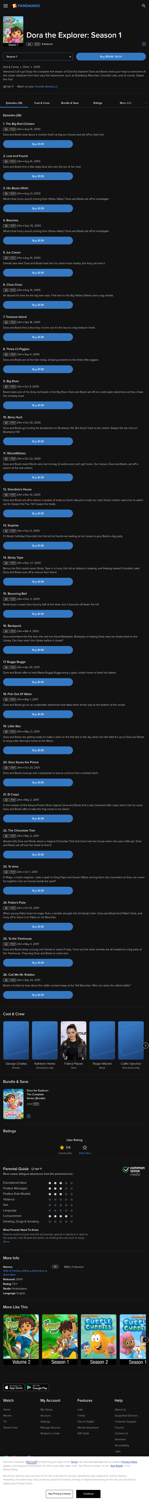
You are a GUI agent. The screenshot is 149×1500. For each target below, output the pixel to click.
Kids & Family (11, 1270)
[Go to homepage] (26, 6)
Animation (9, 1274)
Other (26, 1270)
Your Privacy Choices (59, 1493)
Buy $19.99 (117, 56)
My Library (47, 1409)
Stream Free (10, 1427)
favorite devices (44, 86)
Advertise (120, 1439)
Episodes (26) (14, 103)
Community (65, 1153)
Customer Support (125, 1421)
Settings (45, 1421)
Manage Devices (50, 1427)
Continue (88, 1493)
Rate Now (85, 1153)
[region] (74, 1478)
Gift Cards (83, 1433)
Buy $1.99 (38, 144)
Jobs (117, 1451)
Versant (31, 1462)
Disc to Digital (86, 1421)
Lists (80, 1409)
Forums (119, 1427)
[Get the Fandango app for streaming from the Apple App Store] (13, 1387)
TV (5, 1421)
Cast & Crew (41, 103)
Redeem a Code (50, 1433)
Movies (7, 1415)
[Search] (143, 6)
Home (6, 1409)
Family (81, 1415)
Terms (74, 1462)
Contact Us (121, 1433)
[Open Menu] (5, 6)
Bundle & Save (70, 103)
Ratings (97, 103)
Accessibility (122, 1445)
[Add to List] (144, 44)
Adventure (38, 1270)
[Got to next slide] (145, 1045)
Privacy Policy (129, 1462)
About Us (120, 1409)
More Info (126, 103)
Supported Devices (126, 1415)
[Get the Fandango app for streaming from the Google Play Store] (37, 1387)
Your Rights (116, 1465)
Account (45, 1415)
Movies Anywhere (88, 1427)
